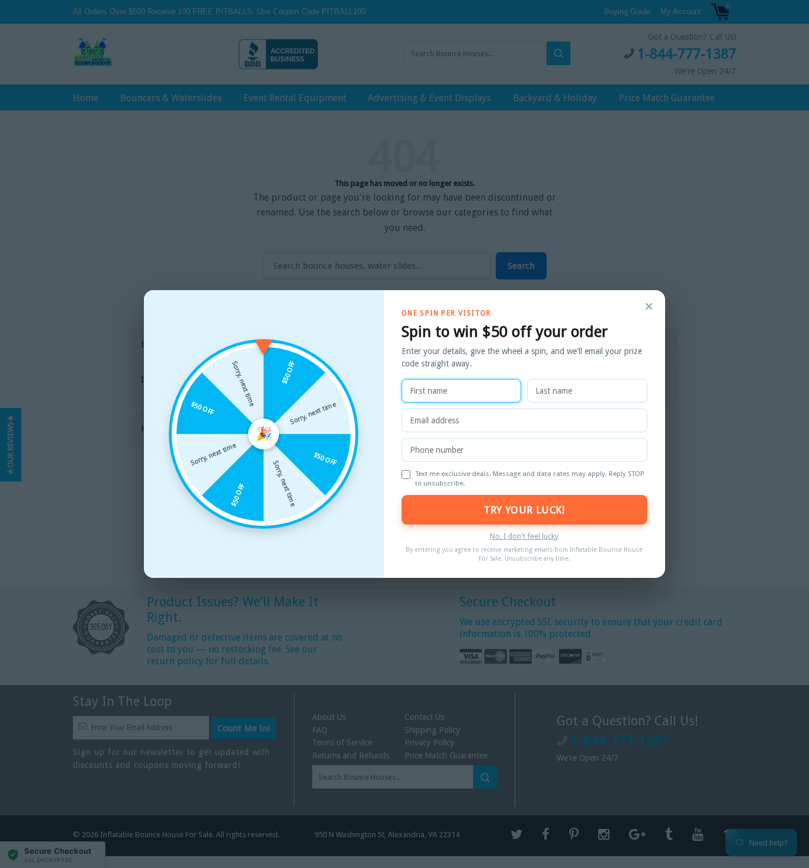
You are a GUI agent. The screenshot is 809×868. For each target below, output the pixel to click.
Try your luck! (524, 510)
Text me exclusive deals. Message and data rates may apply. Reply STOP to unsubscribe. (529, 478)
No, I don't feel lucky (524, 536)
